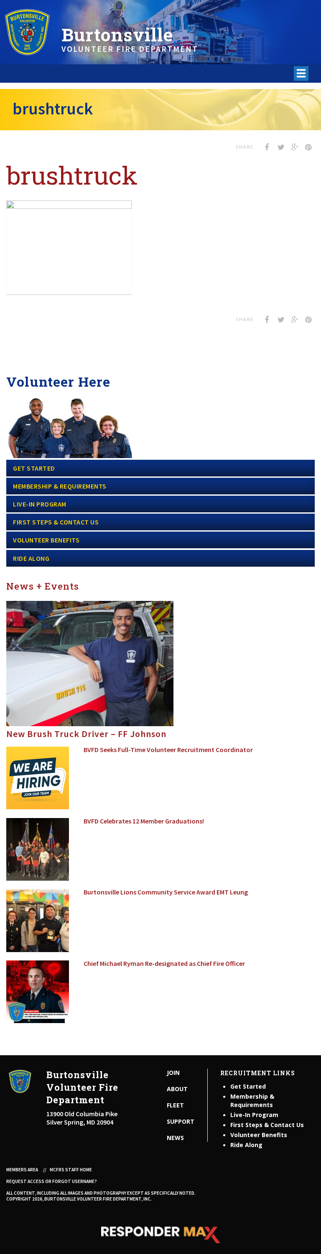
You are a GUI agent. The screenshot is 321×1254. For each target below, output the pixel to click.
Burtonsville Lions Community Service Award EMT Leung (166, 892)
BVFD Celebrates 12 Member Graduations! (144, 821)
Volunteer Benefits (46, 540)
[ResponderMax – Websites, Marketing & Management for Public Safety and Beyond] (160, 1234)
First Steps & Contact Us (56, 522)
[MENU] (301, 73)
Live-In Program (39, 504)
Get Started (34, 468)
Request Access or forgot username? (51, 1181)
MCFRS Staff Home (71, 1170)
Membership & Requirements (60, 486)
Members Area (22, 1170)
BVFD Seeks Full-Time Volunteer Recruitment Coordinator (168, 749)
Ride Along (31, 558)
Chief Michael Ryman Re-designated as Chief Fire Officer (164, 963)
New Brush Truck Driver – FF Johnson (86, 734)
